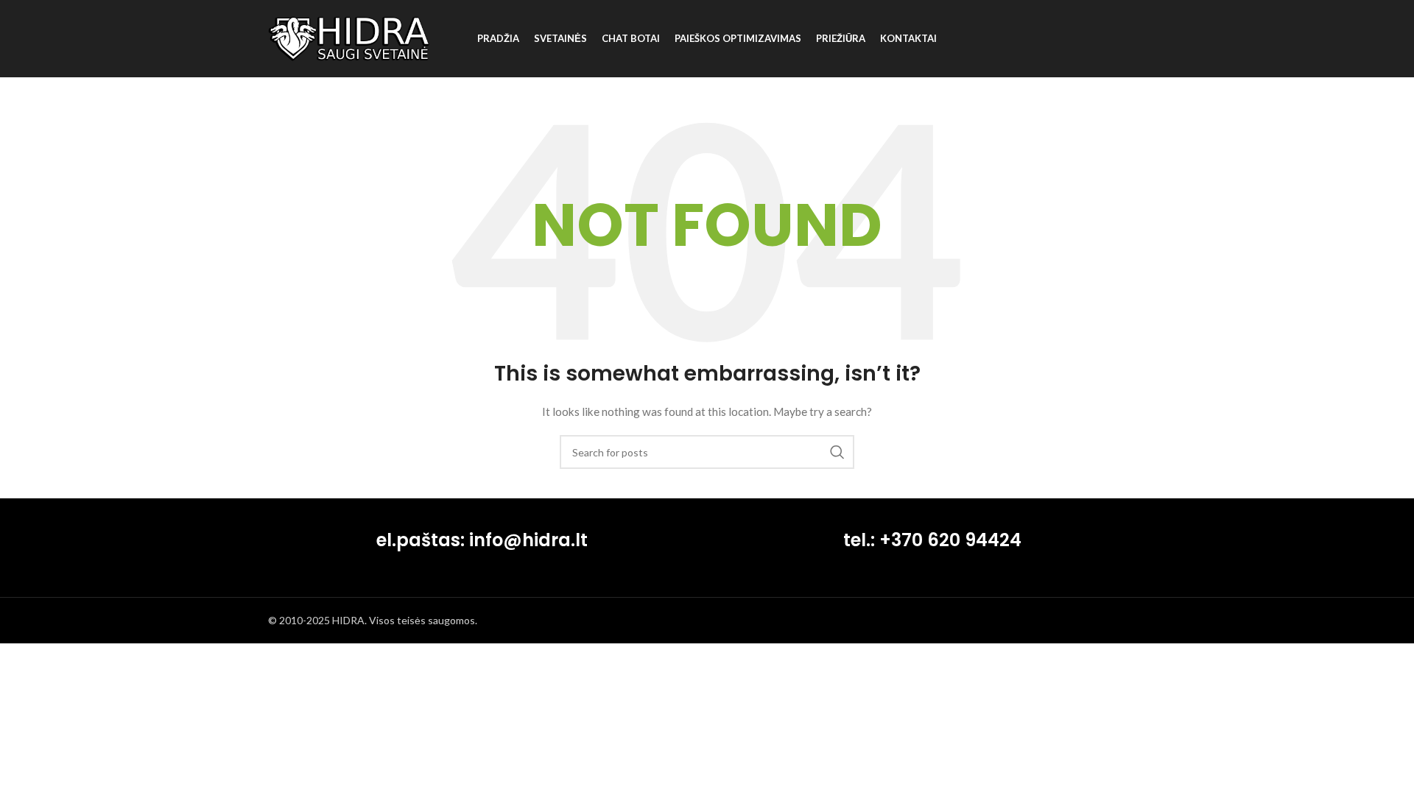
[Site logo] (349, 37)
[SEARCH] (837, 452)
